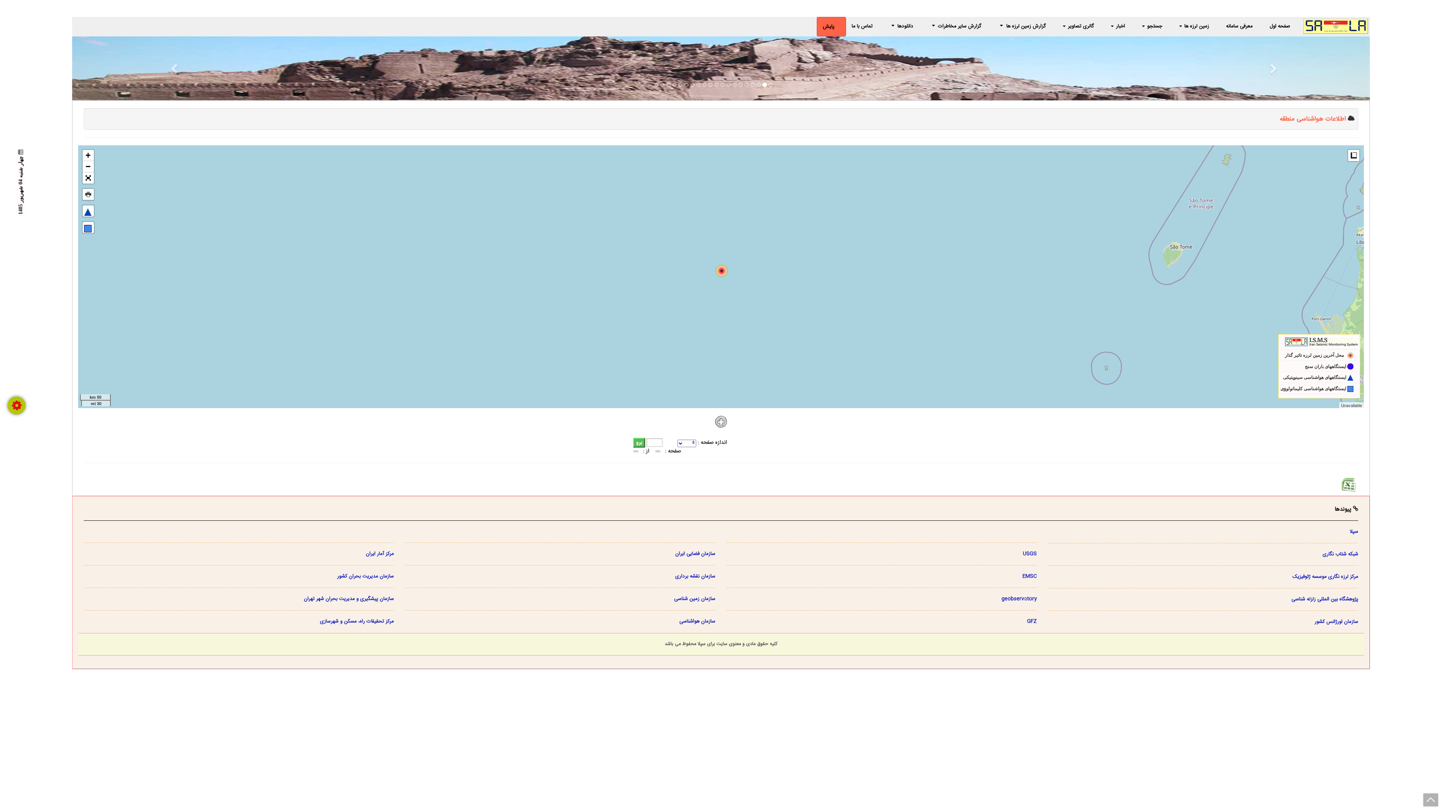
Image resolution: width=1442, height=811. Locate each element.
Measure (1353, 155)
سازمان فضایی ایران (695, 554)
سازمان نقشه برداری (695, 576)
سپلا (1354, 532)
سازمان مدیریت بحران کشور (365, 576)
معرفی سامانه (1239, 26)
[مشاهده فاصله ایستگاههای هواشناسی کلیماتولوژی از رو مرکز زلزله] (88, 227)
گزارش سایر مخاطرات (959, 26)
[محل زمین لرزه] (721, 270)
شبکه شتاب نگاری (1340, 554)
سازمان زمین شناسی (694, 599)
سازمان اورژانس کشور (1336, 622)
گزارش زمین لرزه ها (1025, 26)
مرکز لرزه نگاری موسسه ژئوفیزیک (1325, 577)
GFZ (1032, 621)
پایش (828, 26)
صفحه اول (1280, 26)
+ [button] (88, 155)
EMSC (1030, 576)
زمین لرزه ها (1196, 26)
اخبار (1120, 26)
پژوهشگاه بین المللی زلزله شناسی (1324, 599)
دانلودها (905, 26)
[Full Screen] (88, 178)
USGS (1030, 554)
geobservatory (1019, 599)
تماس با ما (862, 26)
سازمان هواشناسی (697, 621)
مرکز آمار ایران (380, 554)
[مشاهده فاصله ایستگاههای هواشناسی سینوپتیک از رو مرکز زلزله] (88, 211)
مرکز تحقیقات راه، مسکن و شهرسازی (357, 621)
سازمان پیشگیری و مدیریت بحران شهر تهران (349, 599)
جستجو (1154, 26)
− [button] (88, 166)
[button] (169, 68)
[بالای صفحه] (1430, 799)
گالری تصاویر (1080, 26)
